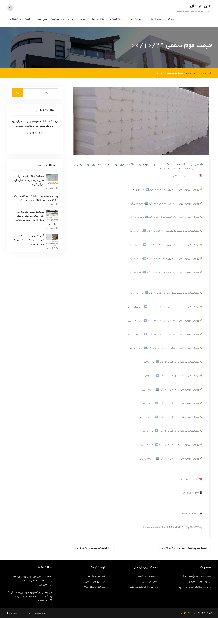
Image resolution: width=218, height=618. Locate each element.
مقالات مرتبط (98, 19)
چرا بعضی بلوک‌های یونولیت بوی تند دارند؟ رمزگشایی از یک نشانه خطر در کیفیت (36, 198)
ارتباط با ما (72, 19)
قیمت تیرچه (117, 32)
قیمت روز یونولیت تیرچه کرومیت (188, 169)
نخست (171, 19)
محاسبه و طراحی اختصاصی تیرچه (129, 49)
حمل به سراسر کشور (148, 576)
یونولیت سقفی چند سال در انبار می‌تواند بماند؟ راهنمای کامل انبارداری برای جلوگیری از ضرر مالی (36, 218)
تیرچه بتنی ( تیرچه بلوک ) (150, 40)
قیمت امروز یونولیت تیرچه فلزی (116, 164)
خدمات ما (137, 19)
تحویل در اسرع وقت (148, 582)
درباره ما (84, 19)
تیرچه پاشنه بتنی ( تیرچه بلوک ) (196, 576)
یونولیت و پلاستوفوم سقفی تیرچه (149, 49)
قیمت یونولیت (116, 40)
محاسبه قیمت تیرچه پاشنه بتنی (49, 19)
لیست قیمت (117, 19)
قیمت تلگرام (160, 164)
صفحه (42, 613)
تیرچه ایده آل (200, 6)
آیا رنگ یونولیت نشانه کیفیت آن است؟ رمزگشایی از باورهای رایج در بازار (28, 240)
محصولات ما (156, 19)
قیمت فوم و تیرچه (145, 164)
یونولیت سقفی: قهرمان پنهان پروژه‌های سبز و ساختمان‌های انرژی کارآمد (29, 180)
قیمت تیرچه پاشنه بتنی (94, 587)
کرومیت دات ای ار (189, 612)
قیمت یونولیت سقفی (20, 19)
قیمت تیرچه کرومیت (95, 576)
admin (179, 164)
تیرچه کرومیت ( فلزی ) (151, 32)
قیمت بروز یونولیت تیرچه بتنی (87, 164)
